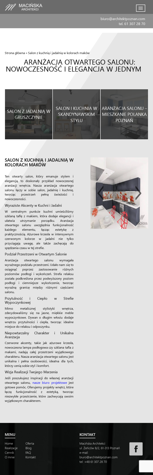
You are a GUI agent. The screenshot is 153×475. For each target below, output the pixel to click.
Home (9, 443)
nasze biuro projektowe (49, 382)
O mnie (10, 457)
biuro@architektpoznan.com (123, 18)
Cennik (9, 452)
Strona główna (15, 53)
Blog (28, 448)
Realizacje (11, 448)
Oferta (30, 443)
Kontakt (31, 457)
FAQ (28, 452)
